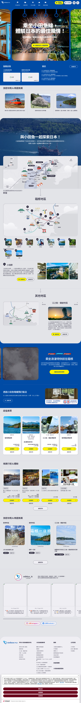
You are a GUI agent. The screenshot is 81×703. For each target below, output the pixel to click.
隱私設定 (40, 689)
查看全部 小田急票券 (41, 45)
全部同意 (40, 695)
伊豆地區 (21, 655)
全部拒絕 (40, 692)
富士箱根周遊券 (39, 657)
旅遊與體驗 (56, 663)
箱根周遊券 (38, 653)
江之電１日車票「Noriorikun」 (43, 668)
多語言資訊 (56, 655)
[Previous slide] (38, 271)
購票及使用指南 (39, 647)
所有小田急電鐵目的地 (25, 642)
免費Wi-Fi (55, 651)
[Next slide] (76, 271)
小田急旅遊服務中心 (58, 647)
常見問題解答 (56, 657)
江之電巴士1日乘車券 (41, 673)
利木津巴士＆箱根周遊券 (42, 662)
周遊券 (37, 649)
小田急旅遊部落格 (58, 668)
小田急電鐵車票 (40, 642)
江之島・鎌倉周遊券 (40, 664)
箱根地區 (21, 649)
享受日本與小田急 (23, 647)
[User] (77, 2)
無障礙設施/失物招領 (58, 653)
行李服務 (55, 649)
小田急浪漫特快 (39, 651)
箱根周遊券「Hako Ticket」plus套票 (44, 659)
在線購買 (12, 500)
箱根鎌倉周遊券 (39, 655)
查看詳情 (30, 279)
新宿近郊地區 (22, 659)
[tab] (8, 243)
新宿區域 (21, 657)
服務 (54, 642)
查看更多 (73, 66)
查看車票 (22, 279)
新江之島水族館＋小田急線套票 (43, 670)
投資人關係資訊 (74, 649)
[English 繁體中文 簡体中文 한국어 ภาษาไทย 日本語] (74, 2)
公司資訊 (73, 642)
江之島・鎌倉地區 (23, 651)
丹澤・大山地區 (22, 653)
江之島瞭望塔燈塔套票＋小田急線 (44, 666)
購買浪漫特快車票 (59, 372)
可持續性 (73, 651)
